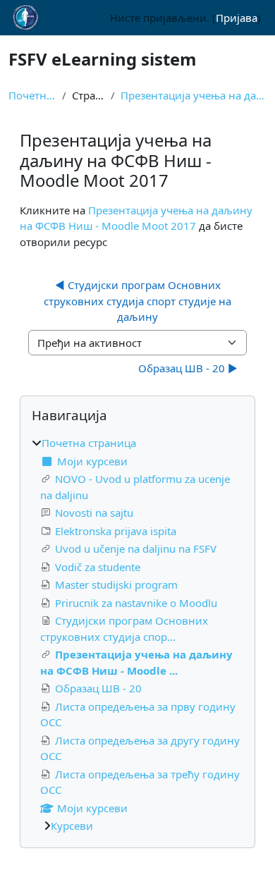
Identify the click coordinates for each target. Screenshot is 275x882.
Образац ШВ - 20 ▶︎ (188, 368)
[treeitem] (137, 634)
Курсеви (72, 826)
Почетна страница (32, 95)
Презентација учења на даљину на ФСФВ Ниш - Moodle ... (194, 95)
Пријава (236, 18)
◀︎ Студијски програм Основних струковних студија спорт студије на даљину (139, 301)
